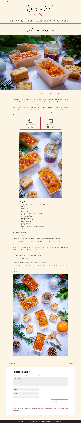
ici (64, 93)
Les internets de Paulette (28, 421)
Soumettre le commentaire (59, 401)
